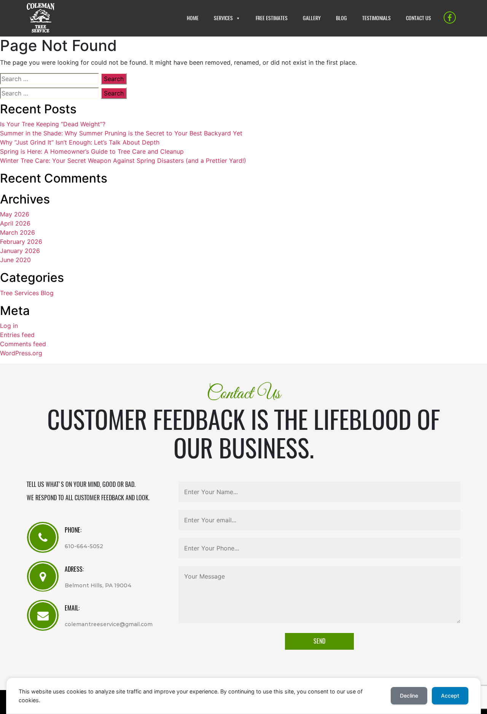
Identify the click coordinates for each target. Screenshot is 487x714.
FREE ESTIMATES (272, 18)
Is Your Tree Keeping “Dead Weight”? (52, 124)
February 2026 (21, 241)
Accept (450, 695)
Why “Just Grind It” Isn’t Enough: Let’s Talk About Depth (79, 142)
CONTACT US (418, 18)
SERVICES (223, 18)
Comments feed (23, 344)
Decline (409, 695)
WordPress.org (21, 353)
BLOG (341, 18)
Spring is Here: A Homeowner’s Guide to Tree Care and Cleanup (92, 151)
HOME (193, 18)
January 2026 (20, 250)
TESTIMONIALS (376, 18)
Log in (9, 325)
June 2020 (15, 260)
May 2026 (14, 214)
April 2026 (15, 223)
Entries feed (17, 335)
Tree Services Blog (27, 293)
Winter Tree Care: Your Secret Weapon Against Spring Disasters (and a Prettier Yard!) (123, 160)
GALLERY (312, 18)
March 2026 (17, 232)
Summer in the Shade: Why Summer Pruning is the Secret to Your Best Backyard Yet (121, 133)
